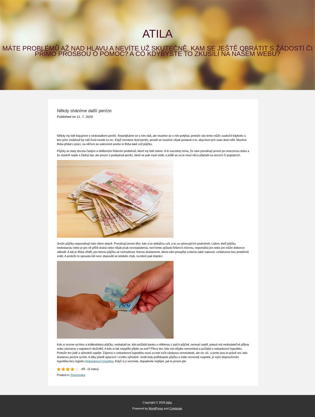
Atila (157, 33)
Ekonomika (78, 375)
